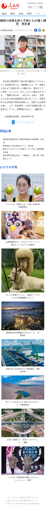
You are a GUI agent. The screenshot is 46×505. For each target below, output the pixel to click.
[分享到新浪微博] (43, 30)
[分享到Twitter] (39, 30)
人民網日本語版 (6, 30)
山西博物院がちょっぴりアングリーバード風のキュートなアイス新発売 (23, 243)
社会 (21, 13)
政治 (4, 13)
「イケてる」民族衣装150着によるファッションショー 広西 (22, 478)
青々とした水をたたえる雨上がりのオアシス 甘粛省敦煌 (23, 403)
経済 (12, 13)
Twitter (40, 3)
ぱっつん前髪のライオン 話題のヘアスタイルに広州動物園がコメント (23, 296)
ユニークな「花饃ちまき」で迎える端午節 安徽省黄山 (24, 205)
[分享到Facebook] (35, 30)
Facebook (32, 3)
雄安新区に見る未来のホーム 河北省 (18, 145)
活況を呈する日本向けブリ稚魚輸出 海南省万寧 (23, 370)
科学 (29, 13)
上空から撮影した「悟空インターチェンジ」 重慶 (23, 441)
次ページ (30, 122)
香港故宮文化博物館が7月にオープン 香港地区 (22, 334)
